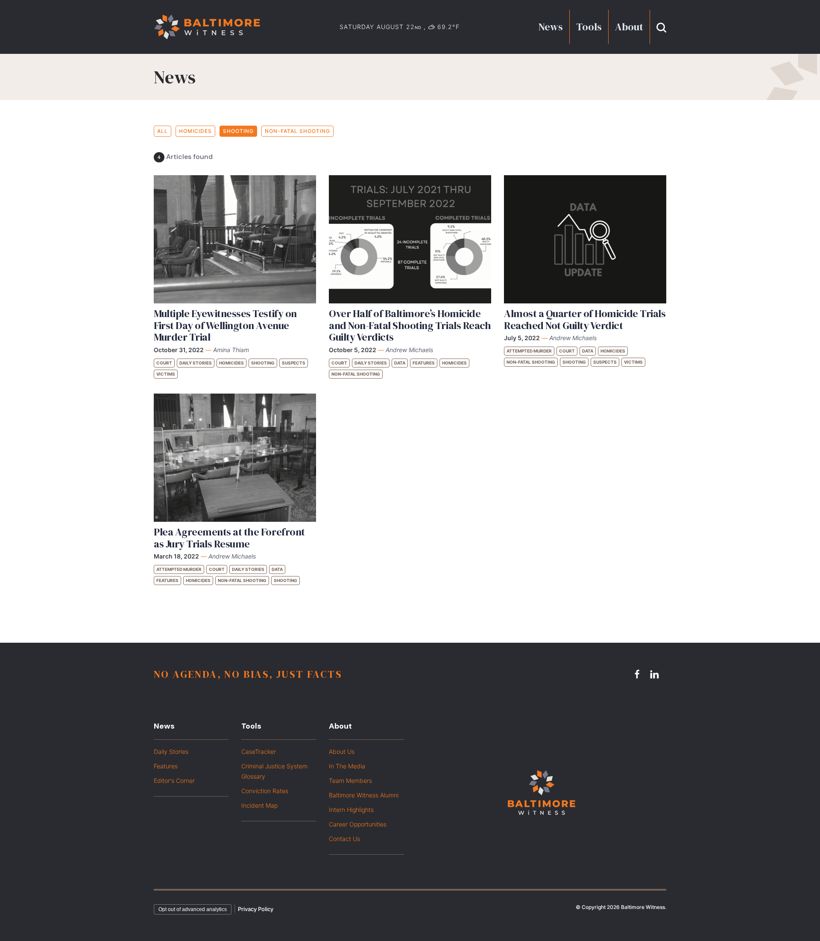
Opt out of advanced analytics (192, 909)
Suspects (293, 362)
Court (164, 362)
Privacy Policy (255, 909)
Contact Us (344, 838)
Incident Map (259, 805)
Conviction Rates (264, 790)
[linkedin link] (655, 673)
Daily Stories (195, 362)
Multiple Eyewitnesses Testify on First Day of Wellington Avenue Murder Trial (225, 325)
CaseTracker (258, 751)
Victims (165, 373)
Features (424, 362)
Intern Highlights (351, 809)
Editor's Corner (174, 780)
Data (399, 362)
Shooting (238, 131)
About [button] (629, 27)
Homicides (195, 131)
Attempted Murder (529, 350)
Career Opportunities (358, 824)
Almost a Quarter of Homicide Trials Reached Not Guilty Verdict (584, 319)
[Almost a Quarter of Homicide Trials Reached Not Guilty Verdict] (585, 239)
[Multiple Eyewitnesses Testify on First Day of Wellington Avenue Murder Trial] (235, 239)
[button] (661, 26)
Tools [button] (589, 27)
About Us (341, 751)
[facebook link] (638, 673)
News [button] (551, 27)
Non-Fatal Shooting (297, 131)
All (162, 131)
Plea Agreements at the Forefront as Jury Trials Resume (229, 538)
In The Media (347, 766)
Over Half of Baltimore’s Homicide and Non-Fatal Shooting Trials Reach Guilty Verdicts (410, 325)
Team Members (350, 780)
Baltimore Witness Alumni (363, 795)
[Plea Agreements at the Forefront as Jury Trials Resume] (235, 458)
